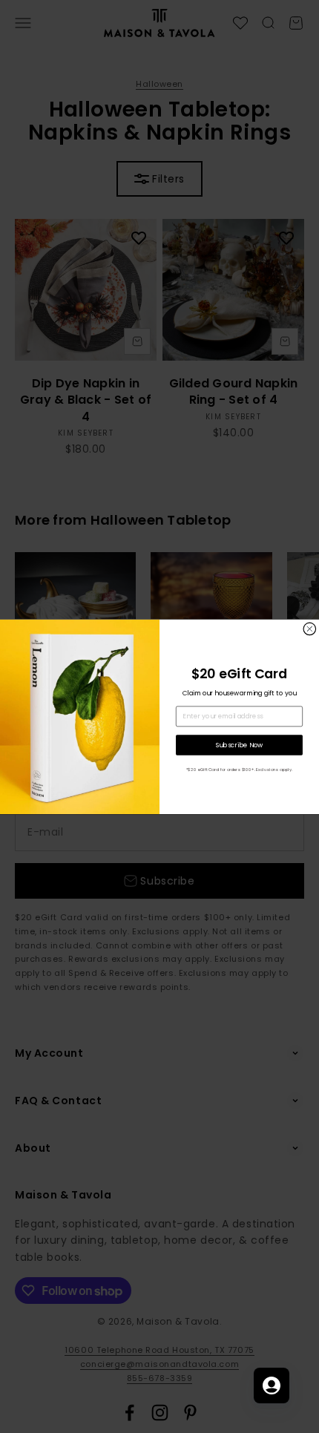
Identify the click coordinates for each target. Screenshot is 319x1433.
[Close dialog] (309, 629)
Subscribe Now (239, 745)
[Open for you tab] (271, 1385)
